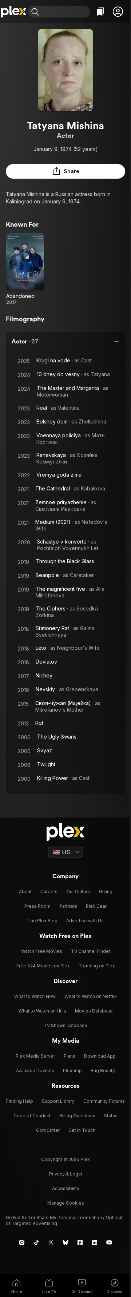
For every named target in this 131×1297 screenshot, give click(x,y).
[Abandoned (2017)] (25, 269)
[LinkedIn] (94, 1242)
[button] (118, 11)
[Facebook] (80, 1242)
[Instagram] (22, 1242)
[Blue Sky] (65, 1242)
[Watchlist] (100, 11)
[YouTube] (109, 1242)
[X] (51, 1242)
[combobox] (65, 11)
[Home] (14, 11)
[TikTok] (36, 1242)
